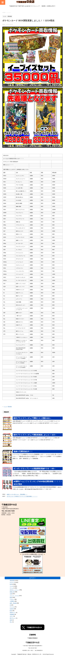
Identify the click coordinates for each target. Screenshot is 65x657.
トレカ (5, 406)
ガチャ (11, 616)
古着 (11, 593)
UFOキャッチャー (14, 590)
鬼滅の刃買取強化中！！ (23, 451)
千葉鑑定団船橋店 (32, 638)
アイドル (12, 606)
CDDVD (12, 608)
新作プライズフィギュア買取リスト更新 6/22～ (32, 418)
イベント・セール (14, 595)
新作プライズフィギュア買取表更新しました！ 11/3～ (35, 435)
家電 (11, 597)
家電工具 (12, 591)
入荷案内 (12, 601)
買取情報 (10, 406)
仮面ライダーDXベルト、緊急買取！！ (17, 494)
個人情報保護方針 (39, 650)
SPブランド (13, 618)
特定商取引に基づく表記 (27, 650)
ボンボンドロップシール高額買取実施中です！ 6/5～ (34, 469)
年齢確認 (12, 614)
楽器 (11, 620)
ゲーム (11, 588)
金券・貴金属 (13, 603)
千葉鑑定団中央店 (32, 642)
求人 (11, 622)
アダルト (12, 599)
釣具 (11, 610)
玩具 (11, 584)
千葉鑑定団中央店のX (34, 627)
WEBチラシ (13, 612)
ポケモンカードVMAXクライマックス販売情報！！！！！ (22, 496)
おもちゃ (12, 582)
